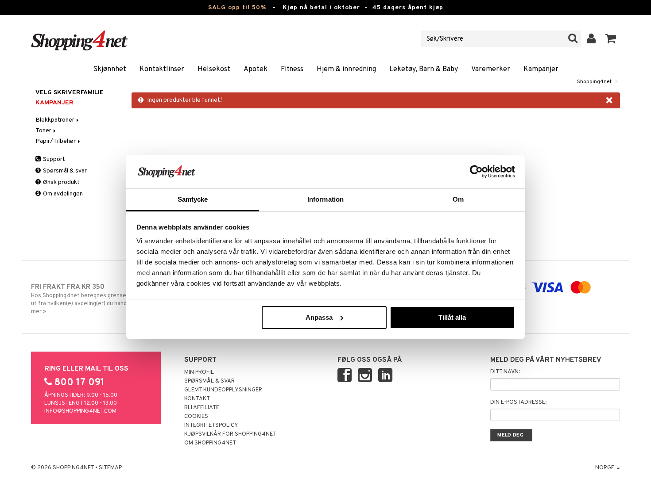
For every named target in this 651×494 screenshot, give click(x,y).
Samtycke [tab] (193, 199)
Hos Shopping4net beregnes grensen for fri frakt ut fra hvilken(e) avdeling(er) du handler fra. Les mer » (96, 299)
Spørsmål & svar (64, 171)
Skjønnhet (109, 69)
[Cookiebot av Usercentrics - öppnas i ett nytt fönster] (476, 171)
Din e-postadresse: (518, 402)
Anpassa (319, 317)
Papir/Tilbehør (56, 141)
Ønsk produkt (61, 182)
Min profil (199, 372)
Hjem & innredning (346, 69)
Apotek (255, 69)
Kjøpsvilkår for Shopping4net (230, 434)
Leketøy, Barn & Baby (423, 69)
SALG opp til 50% (237, 7)
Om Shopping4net (210, 443)
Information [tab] (325, 199)
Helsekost (214, 69)
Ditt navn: (505, 371)
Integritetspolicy (211, 425)
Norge (605, 467)
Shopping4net (594, 81)
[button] (611, 39)
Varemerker (490, 69)
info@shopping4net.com (80, 411)
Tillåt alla (452, 317)
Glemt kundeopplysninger (223, 390)
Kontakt (197, 398)
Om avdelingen (62, 194)
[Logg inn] (591, 39)
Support (53, 159)
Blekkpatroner (55, 120)
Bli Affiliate (201, 407)
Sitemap (110, 467)
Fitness (292, 69)
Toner (44, 130)
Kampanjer (540, 69)
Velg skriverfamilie (69, 92)
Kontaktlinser (162, 69)
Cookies (196, 416)
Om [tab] (458, 199)
